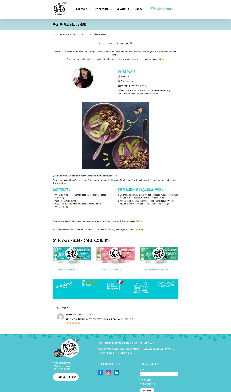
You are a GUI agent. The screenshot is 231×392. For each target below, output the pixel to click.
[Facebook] (100, 372)
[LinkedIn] (116, 372)
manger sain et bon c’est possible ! (72, 180)
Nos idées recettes (76, 34)
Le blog (63, 34)
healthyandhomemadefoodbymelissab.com (138, 93)
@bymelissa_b (117, 229)
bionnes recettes (114, 59)
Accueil (56, 34)
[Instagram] (108, 372)
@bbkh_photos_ (140, 85)
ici (140, 229)
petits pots (85, 59)
